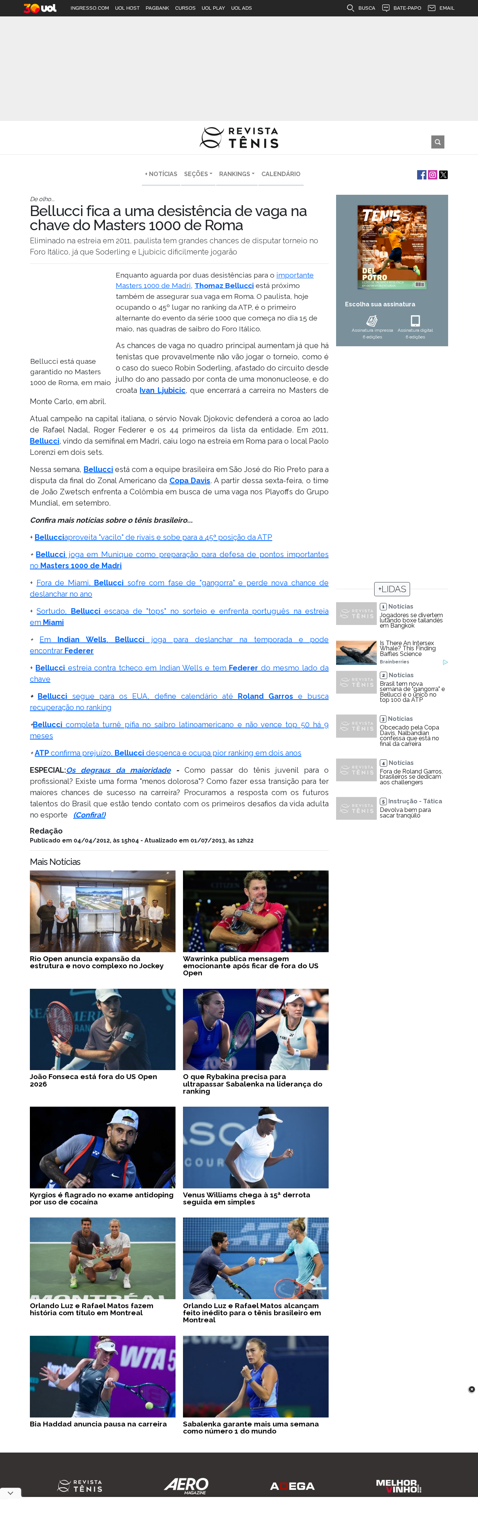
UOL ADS (241, 8)
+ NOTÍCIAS (161, 174)
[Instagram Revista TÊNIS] (431, 174)
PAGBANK (157, 8)
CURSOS (185, 8)
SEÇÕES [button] (196, 174)
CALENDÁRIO (281, 174)
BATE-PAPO (407, 8)
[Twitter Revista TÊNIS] (442, 174)
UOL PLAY (213, 8)
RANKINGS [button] (234, 174)
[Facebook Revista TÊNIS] (421, 174)
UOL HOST (127, 8)
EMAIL (447, 8)
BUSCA (366, 8)
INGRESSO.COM (90, 8)
